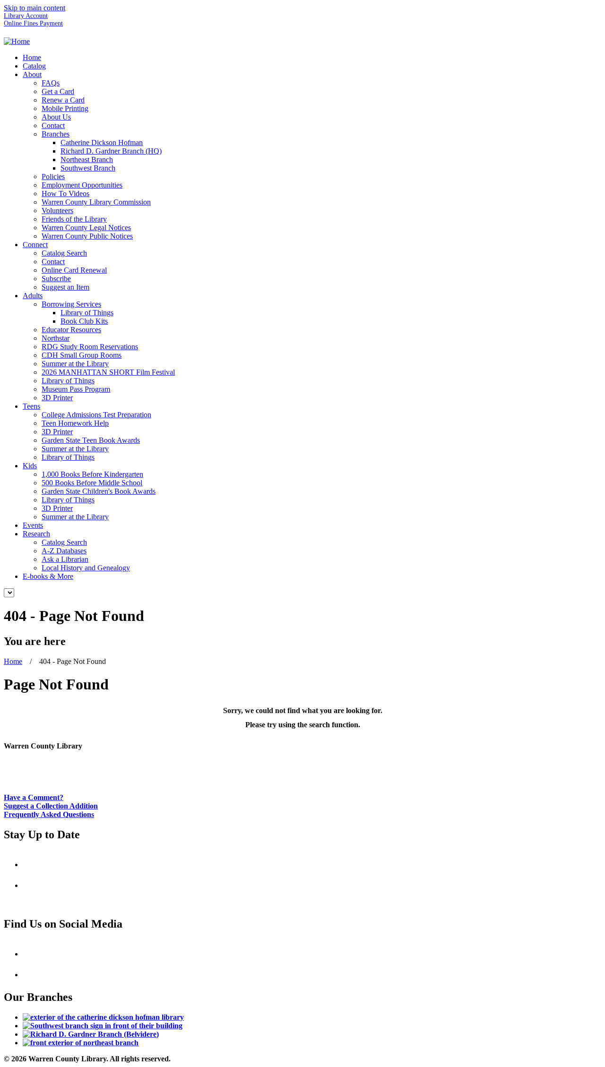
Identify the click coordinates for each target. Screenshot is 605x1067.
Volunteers (57, 211)
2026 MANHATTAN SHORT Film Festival (108, 372)
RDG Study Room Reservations (90, 347)
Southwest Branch (87, 168)
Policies (53, 176)
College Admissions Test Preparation (96, 415)
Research (36, 534)
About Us (56, 117)
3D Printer (57, 398)
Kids (30, 466)
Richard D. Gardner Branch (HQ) (111, 151)
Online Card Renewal (74, 270)
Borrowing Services (71, 304)
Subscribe (56, 279)
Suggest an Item (65, 287)
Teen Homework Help (75, 423)
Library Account (26, 15)
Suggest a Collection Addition (51, 806)
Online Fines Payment (33, 23)
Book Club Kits (84, 321)
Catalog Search (64, 253)
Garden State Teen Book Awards (91, 440)
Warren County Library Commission (96, 202)
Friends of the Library (74, 219)
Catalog (34, 66)
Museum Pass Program (76, 389)
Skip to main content (34, 8)
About (32, 74)
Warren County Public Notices (87, 236)
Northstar (55, 338)
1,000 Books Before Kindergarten (92, 474)
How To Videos (65, 193)
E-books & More (48, 576)
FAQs (51, 83)
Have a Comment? (33, 797)
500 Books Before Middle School (92, 483)
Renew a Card (63, 100)
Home (32, 57)
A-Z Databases (64, 551)
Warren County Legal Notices (86, 228)
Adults (33, 296)
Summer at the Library (75, 364)
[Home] (17, 41)
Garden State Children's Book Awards (99, 491)
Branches (55, 134)
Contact (53, 125)
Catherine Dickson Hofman (101, 142)
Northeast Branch (86, 159)
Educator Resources (71, 330)
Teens (31, 406)
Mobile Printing (65, 108)
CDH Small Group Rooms (81, 355)
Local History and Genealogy (86, 568)
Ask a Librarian (65, 559)
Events (33, 525)
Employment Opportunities (82, 185)
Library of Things (86, 313)
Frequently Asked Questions (49, 814)
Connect (35, 245)
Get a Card (58, 91)
